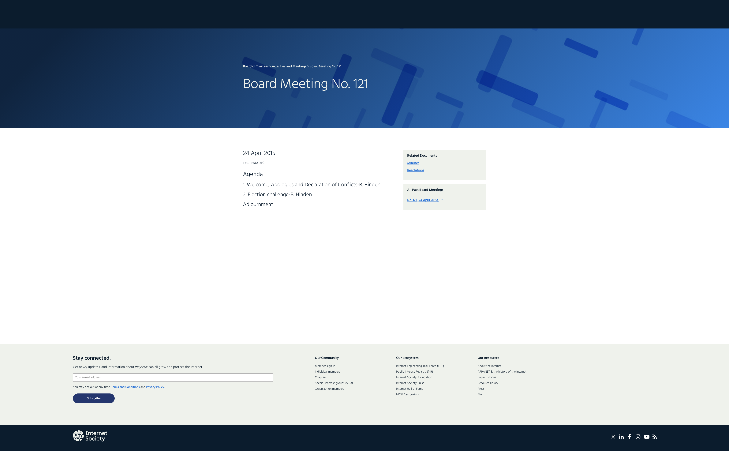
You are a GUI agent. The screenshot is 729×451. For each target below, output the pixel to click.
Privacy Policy (155, 387)
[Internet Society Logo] (90, 436)
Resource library (488, 383)
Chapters (321, 377)
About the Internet (489, 366)
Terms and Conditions (125, 387)
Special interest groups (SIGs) (334, 383)
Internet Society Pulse (410, 383)
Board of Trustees (256, 66)
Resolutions (415, 170)
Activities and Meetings (289, 66)
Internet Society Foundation (414, 377)
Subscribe (93, 398)
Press (481, 388)
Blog (481, 394)
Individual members (327, 371)
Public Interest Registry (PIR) (414, 371)
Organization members (329, 388)
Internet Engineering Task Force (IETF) (420, 366)
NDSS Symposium (407, 394)
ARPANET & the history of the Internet (502, 371)
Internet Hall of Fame (409, 388)
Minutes (413, 163)
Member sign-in (325, 366)
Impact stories (487, 377)
